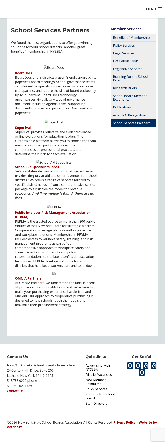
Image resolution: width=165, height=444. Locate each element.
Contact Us (15, 391)
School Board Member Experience (130, 98)
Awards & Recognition (129, 115)
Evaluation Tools (125, 61)
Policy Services (124, 45)
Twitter (130, 366)
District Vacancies (99, 374)
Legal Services (123, 53)
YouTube (142, 372)
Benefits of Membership (131, 37)
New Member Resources (96, 382)
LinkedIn (154, 366)
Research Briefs (125, 88)
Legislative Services (127, 69)
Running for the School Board (130, 78)
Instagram (146, 366)
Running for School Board (100, 396)
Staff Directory (96, 403)
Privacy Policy (124, 422)
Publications (122, 107)
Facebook (138, 366)
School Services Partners (131, 123)
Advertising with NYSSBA (98, 367)
